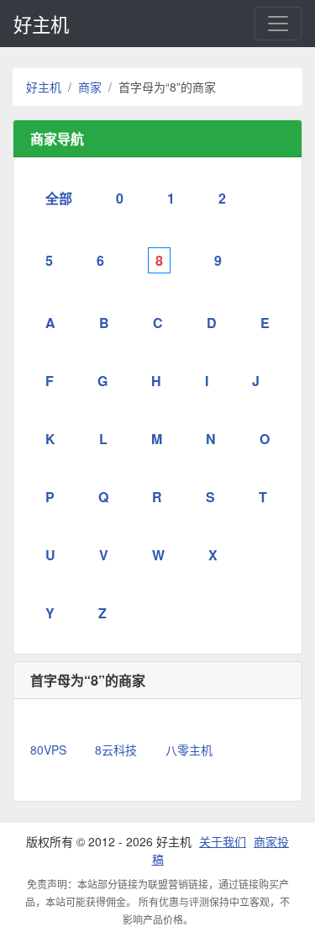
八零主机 (189, 749)
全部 (58, 198)
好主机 (41, 24)
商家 (90, 86)
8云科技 (116, 749)
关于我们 (222, 841)
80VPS (48, 749)
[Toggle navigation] (278, 23)
